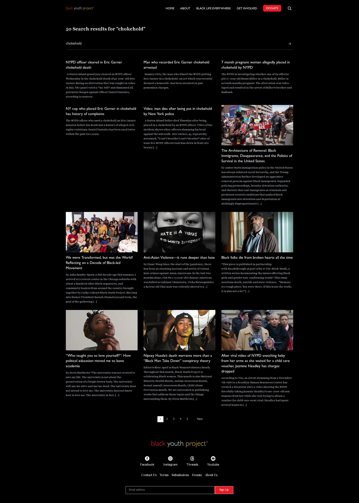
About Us (211, 475)
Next (199, 419)
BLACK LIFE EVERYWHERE (213, 8)
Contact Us (149, 475)
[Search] (289, 43)
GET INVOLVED (247, 8)
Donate (197, 475)
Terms (164, 475)
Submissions (180, 475)
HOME (170, 8)
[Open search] (289, 8)
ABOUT (185, 8)
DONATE (272, 8)
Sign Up (224, 490)
